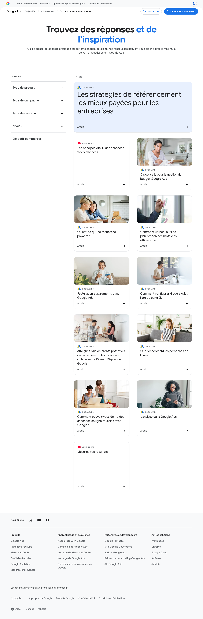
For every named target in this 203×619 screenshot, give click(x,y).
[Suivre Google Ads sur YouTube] (39, 520)
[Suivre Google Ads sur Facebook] (47, 520)
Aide (18, 609)
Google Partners (113, 541)
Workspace (157, 541)
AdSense (156, 558)
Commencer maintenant (181, 11)
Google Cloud (159, 552)
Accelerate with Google (71, 541)
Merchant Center (21, 552)
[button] (38, 87)
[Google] (16, 598)
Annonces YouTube (21, 546)
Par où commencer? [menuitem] (27, 3)
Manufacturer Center (23, 569)
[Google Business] (8, 3)
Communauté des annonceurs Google (75, 566)
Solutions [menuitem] (45, 3)
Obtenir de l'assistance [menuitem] (100, 3)
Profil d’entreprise (21, 558)
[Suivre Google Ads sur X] (30, 520)
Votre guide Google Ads (71, 558)
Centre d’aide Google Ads (73, 546)
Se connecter (151, 11)
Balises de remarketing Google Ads (124, 558)
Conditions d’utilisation (112, 598)
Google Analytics (20, 564)
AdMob (155, 564)
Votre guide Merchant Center (75, 552)
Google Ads (17, 541)
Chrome (156, 546)
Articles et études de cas (77, 11)
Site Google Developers (118, 546)
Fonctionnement (46, 11)
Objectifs (30, 11)
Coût (59, 11)
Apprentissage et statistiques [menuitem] (69, 3)
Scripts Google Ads (115, 552)
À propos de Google (40, 598)
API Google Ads (113, 564)
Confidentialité (86, 598)
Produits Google (65, 598)
